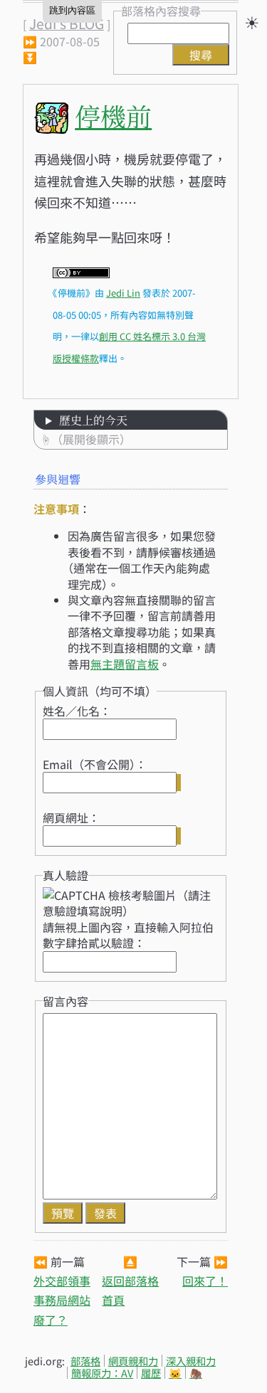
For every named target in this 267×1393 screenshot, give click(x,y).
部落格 (85, 1360)
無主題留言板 (124, 663)
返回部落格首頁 (130, 1290)
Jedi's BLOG (66, 23)
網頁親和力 (133, 1360)
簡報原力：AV (102, 1372)
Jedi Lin (123, 293)
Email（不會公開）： (95, 764)
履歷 (151, 1372)
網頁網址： (71, 817)
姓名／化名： (77, 710)
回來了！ (205, 1280)
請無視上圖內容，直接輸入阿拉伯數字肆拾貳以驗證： (128, 934)
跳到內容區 (72, 10)
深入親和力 (191, 1360)
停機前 (113, 115)
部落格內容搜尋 (161, 10)
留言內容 (65, 1001)
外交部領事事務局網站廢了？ (61, 1300)
